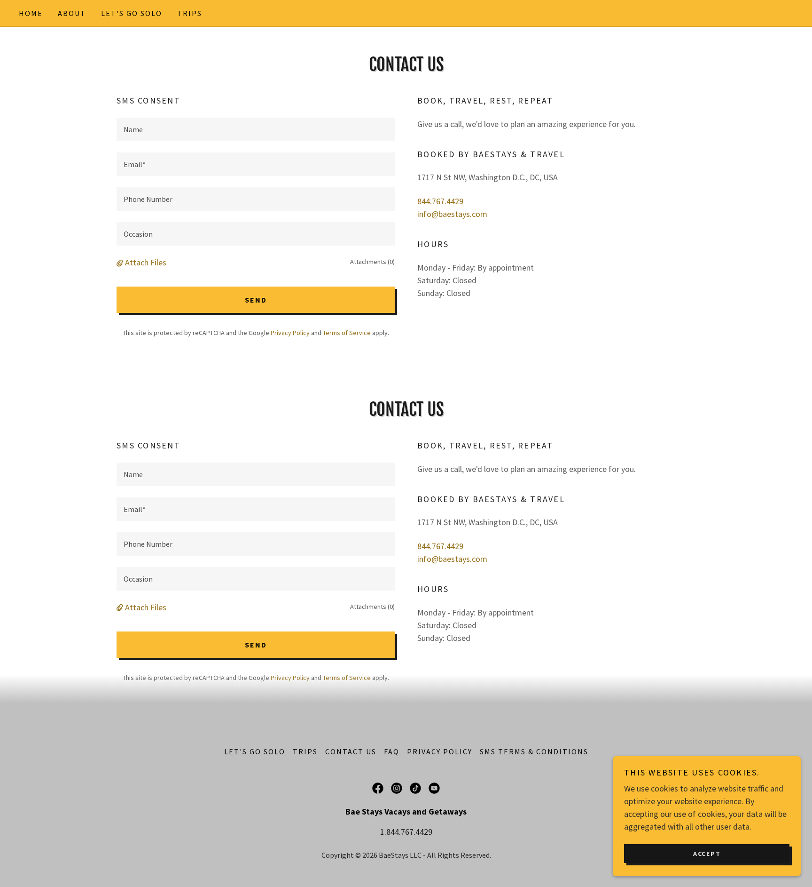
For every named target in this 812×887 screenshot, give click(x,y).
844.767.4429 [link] (440, 201)
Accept (707, 853)
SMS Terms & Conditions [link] (534, 751)
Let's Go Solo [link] (131, 13)
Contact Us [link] (350, 751)
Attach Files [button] (145, 262)
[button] (121, 262)
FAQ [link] (391, 751)
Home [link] (31, 13)
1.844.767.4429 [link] (406, 831)
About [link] (72, 13)
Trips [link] (189, 13)
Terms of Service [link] (347, 332)
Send (256, 299)
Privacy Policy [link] (290, 332)
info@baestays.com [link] (452, 213)
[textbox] (256, 129)
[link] (377, 788)
